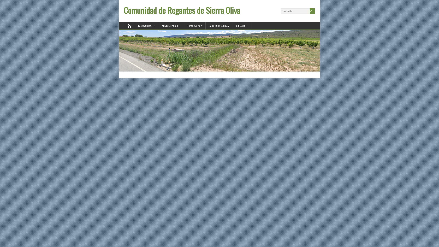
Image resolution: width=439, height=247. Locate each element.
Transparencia (194, 25)
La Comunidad (145, 25)
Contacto (240, 25)
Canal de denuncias (219, 25)
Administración (170, 25)
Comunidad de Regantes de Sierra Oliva (182, 10)
